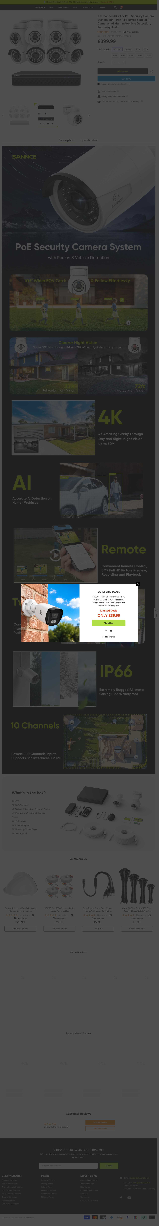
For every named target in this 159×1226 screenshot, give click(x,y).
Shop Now (108, 623)
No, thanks (110, 637)
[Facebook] (106, 630)
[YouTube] (111, 630)
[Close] (138, 584)
